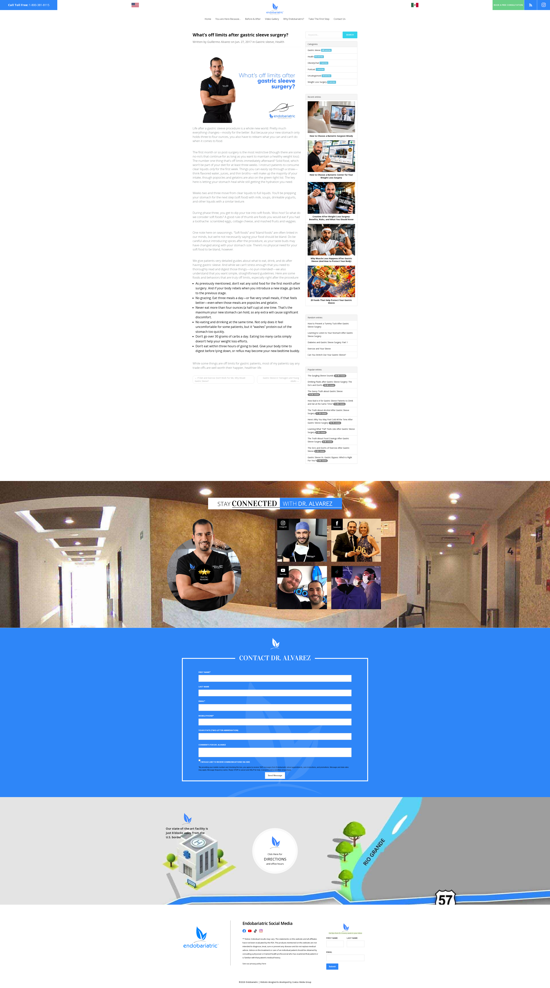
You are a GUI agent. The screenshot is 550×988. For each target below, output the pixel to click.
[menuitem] (208, 19)
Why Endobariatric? (293, 19)
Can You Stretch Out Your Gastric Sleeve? (327, 354)
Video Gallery (272, 19)
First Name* (205, 672)
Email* (202, 701)
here (264, 963)
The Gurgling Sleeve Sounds (320, 375)
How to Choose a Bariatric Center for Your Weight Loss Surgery (331, 176)
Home (208, 19)
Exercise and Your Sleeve (319, 348)
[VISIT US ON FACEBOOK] (356, 540)
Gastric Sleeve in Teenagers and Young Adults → (281, 379)
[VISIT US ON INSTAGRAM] (302, 540)
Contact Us (339, 19)
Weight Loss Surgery (317, 82)
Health (311, 56)
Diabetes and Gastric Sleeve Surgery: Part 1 (328, 342)
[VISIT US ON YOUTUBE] (302, 587)
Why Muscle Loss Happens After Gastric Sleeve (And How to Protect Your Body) (331, 260)
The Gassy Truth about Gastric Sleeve (325, 391)
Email (329, 952)
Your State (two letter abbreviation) (218, 730)
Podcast (311, 69)
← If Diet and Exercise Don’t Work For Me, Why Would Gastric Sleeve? (220, 379)
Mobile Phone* (206, 715)
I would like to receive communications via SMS (225, 762)
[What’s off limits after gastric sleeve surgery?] (247, 86)
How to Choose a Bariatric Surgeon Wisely (331, 136)
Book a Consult (508, 5)
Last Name (204, 686)
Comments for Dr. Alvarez (212, 744)
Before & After (253, 19)
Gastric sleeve (314, 50)
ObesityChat (313, 63)
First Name (332, 938)
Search (350, 35)
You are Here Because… (228, 19)
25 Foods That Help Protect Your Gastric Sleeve (331, 301)
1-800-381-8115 (39, 5)
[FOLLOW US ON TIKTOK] (356, 587)
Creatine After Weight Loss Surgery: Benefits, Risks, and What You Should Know (331, 218)
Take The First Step (318, 19)
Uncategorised (314, 75)
